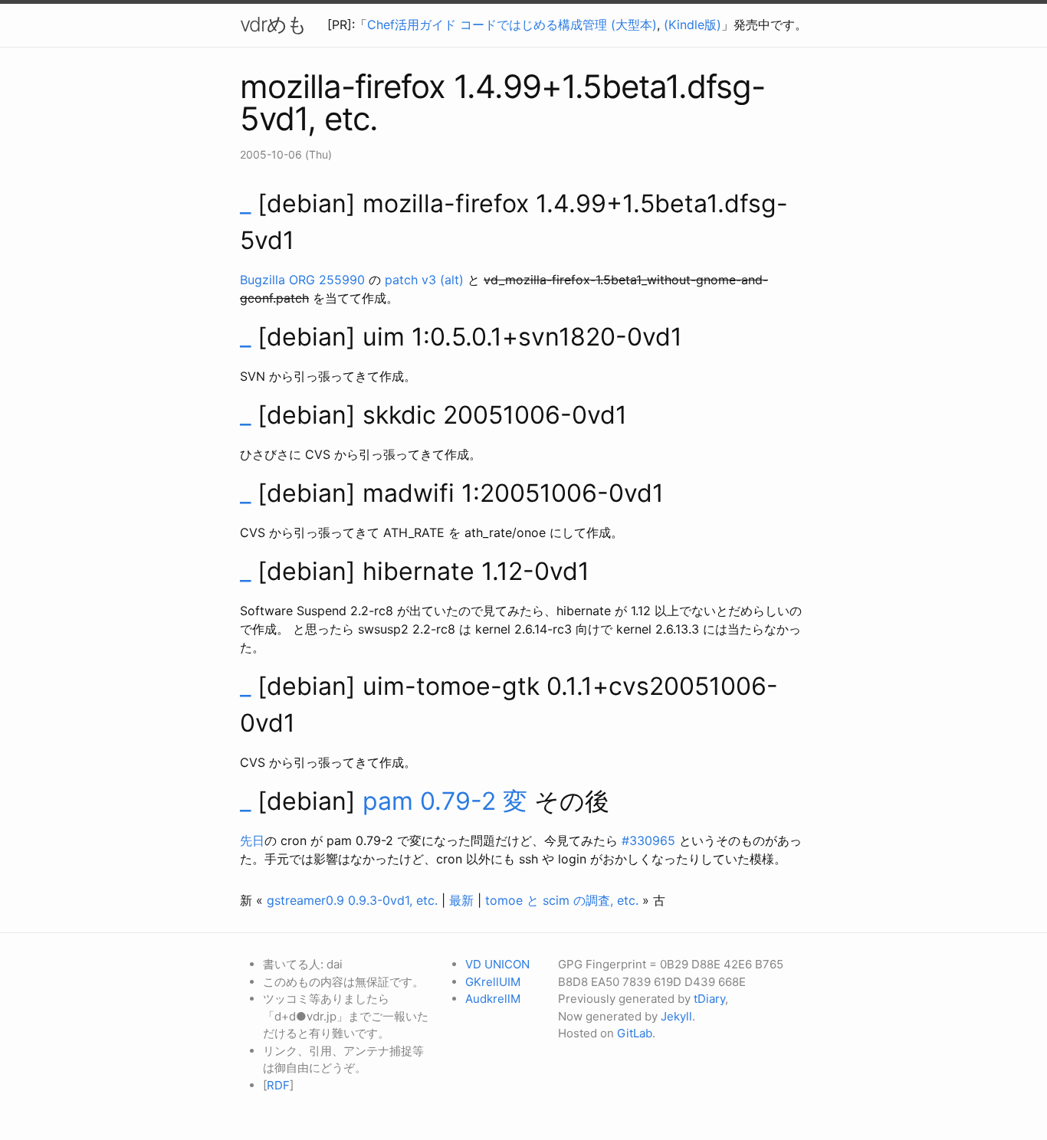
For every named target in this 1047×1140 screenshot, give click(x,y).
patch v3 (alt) (424, 279)
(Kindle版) (692, 24)
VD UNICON (497, 964)
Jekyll (676, 1016)
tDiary (709, 998)
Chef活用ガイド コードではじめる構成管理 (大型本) (512, 24)
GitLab (634, 1033)
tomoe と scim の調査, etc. (561, 900)
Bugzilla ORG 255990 (302, 279)
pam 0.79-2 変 (445, 801)
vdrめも (273, 24)
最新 (461, 900)
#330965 (648, 840)
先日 (252, 840)
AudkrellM (492, 998)
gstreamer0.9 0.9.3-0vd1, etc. (352, 900)
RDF (278, 1085)
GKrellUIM (492, 982)
